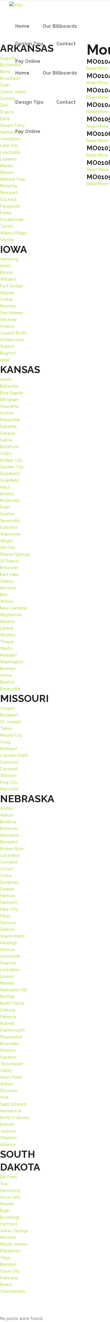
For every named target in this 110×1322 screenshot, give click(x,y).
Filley (5, 916)
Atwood (8, 588)
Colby (6, 453)
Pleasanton (11, 1037)
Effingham (9, 399)
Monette (8, 186)
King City (9, 782)
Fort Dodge (11, 286)
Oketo (6, 648)
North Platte (12, 1003)
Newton (8, 306)
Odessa (7, 1010)
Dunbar (7, 889)
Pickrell (7, 1023)
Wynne (7, 239)
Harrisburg (10, 1190)
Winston (8, 775)
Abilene (7, 621)
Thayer (7, 641)
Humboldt (10, 956)
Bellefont (9, 446)
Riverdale (9, 1043)
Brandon (8, 1264)
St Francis (9, 561)
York (4, 1097)
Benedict (9, 842)
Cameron (9, 762)
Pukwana (9, 1278)
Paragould (10, 206)
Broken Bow (12, 848)
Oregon (7, 708)
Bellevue (9, 828)
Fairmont (8, 902)
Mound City (11, 735)
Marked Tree (12, 179)
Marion (6, 172)
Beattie (7, 682)
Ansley (6, 808)
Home (6, 675)
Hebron (7, 949)
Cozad (6, 869)
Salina (6, 440)
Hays (5, 487)
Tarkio (6, 728)
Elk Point (8, 1177)
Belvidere (9, 835)
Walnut (7, 346)
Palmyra (8, 1016)
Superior (8, 1057)
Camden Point (14, 755)
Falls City (9, 909)
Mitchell (8, 1237)
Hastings (8, 942)
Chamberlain (12, 1291)
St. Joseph (10, 721)
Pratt (5, 507)
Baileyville (10, 688)
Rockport (9, 715)
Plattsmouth (12, 1030)
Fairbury (8, 895)
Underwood (11, 339)
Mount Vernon (14, 1244)
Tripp (5, 1257)
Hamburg (9, 259)
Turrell (6, 226)
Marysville (10, 419)
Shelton (8, 1050)
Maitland (8, 748)
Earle (5, 118)
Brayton (8, 353)
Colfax (6, 299)
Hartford (8, 1224)
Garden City (12, 467)
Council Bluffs (13, 333)
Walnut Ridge (13, 233)
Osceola (8, 199)
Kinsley (7, 493)
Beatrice (8, 821)
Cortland (8, 862)
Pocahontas (11, 219)
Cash (5, 85)
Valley (6, 1070)
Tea (3, 1183)
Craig (5, 742)
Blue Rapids (11, 393)
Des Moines (11, 312)
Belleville (9, 386)
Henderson (11, 1111)
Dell (4, 105)
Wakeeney (10, 534)
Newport (9, 192)
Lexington (10, 969)
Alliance (8, 1144)
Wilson (6, 601)
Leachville (10, 152)
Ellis (4, 594)
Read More (97, 97)
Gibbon (7, 929)
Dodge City (11, 460)
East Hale (9, 574)
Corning (7, 98)
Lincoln (7, 976)
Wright (6, 541)
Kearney (8, 963)
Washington (11, 662)
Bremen (8, 668)
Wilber (6, 1084)
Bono (5, 71)
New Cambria (13, 608)
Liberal (6, 628)
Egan (5, 1210)
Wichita (7, 635)
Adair (5, 360)
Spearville (10, 520)
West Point (11, 1077)
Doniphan (9, 882)
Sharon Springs (15, 554)
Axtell (5, 379)
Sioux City (10, 1271)
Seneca (7, 433)
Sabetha (8, 426)
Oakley (7, 581)
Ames (5, 265)
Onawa (7, 326)
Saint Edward (13, 1104)
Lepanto (8, 159)
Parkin (6, 212)
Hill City (7, 547)
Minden (7, 983)
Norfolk (7, 996)
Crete (5, 875)
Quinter (7, 514)
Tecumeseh (11, 1064)
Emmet (7, 1124)
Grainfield (9, 480)
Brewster (9, 567)
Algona (7, 292)
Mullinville (10, 500)
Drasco (7, 112)
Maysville (9, 789)
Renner (7, 1204)
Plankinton (10, 1251)
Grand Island (12, 936)
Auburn (7, 815)
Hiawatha (9, 406)
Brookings (9, 1217)
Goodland (10, 473)
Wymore (8, 1090)
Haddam (8, 655)
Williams (8, 279)
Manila (6, 165)
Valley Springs (14, 1230)
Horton (7, 413)
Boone (6, 272)
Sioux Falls (10, 1197)
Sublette (9, 527)
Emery (6, 1284)
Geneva (8, 922)
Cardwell (9, 769)
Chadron (8, 1137)
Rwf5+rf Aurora (14, 1117)
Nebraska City (14, 990)
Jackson (8, 1131)
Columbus (10, 855)
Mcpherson (11, 614)
